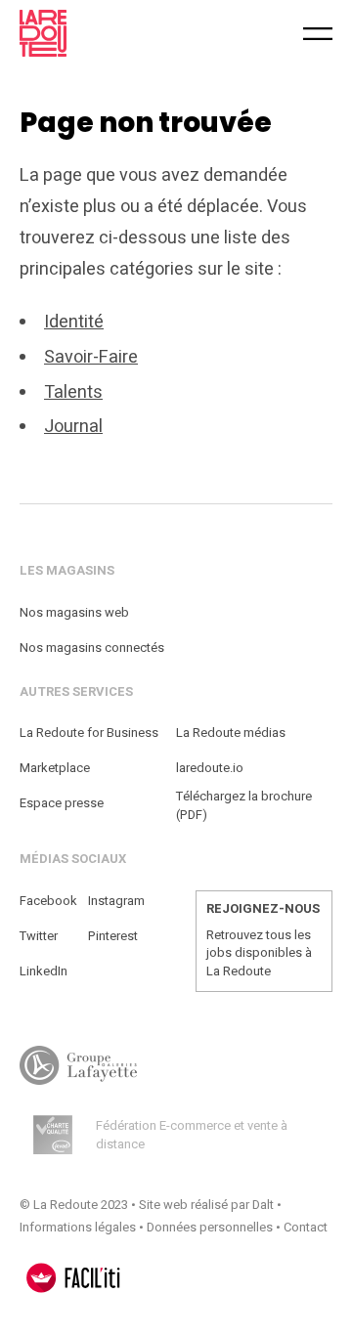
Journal (73, 426)
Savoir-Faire (91, 357)
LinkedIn (43, 971)
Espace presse (62, 803)
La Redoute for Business (89, 732)
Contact (306, 1227)
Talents (73, 392)
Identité (74, 322)
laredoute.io (209, 767)
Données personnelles (210, 1227)
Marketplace (55, 767)
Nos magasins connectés (92, 647)
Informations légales (78, 1227)
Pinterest (113, 936)
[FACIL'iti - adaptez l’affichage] (73, 1278)
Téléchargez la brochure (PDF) (244, 806)
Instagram (116, 900)
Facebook (48, 900)
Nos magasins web (74, 612)
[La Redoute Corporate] (103, 33)
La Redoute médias (231, 732)
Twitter (39, 936)
